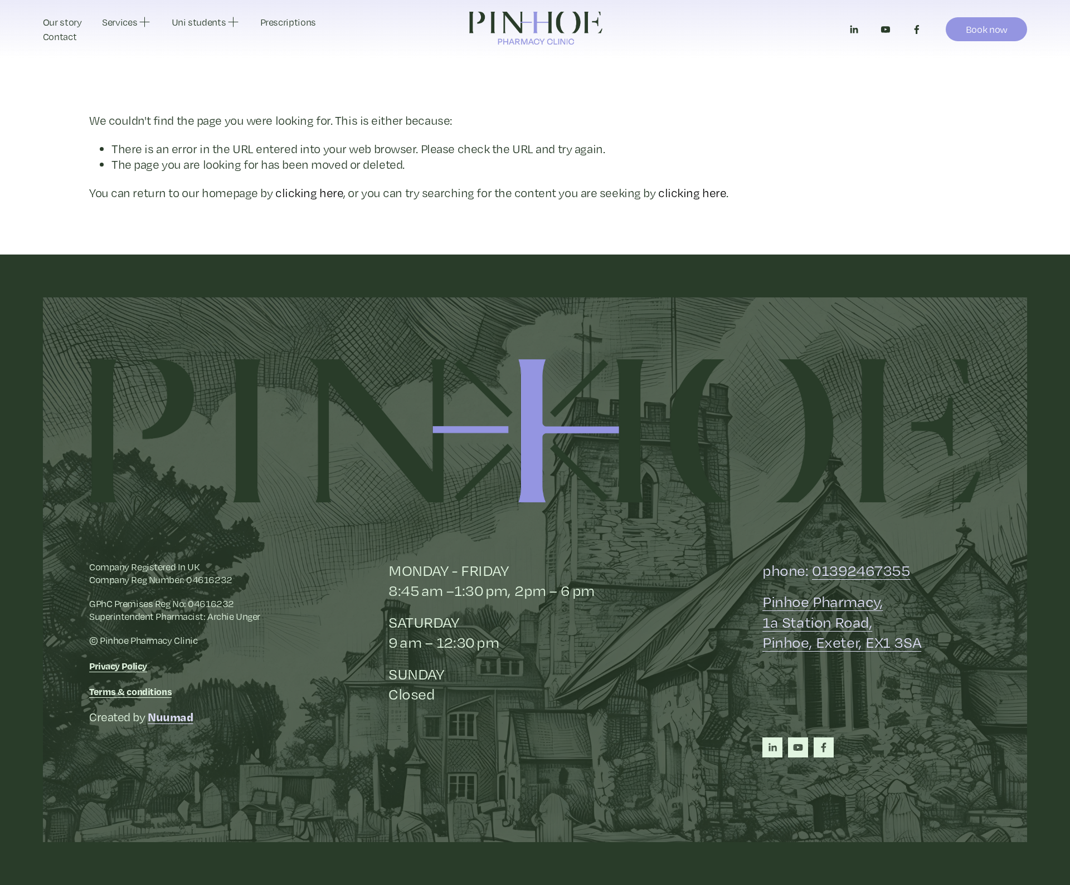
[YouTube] (885, 29)
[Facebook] (916, 29)
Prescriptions (288, 22)
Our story (62, 22)
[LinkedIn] (853, 29)
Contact (60, 36)
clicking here (309, 192)
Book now (987, 29)
